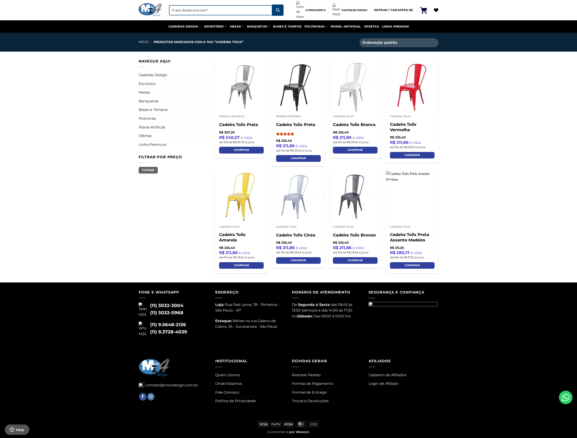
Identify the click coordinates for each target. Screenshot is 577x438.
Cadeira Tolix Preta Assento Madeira (409, 237)
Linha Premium (395, 26)
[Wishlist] (436, 10)
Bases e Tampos (287, 26)
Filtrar (148, 170)
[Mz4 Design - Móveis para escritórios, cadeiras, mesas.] (150, 10)
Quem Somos (227, 375)
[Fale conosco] (565, 397)
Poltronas (314, 26)
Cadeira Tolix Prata (238, 124)
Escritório (214, 26)
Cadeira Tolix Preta (295, 124)
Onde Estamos (228, 383)
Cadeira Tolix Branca (354, 124)
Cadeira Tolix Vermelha (403, 127)
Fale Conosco (227, 392)
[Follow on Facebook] (143, 397)
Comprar (241, 149)
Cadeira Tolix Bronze (354, 235)
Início (144, 42)
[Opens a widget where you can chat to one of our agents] (17, 430)
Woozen (302, 432)
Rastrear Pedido (306, 375)
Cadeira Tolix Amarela (232, 237)
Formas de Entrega (309, 392)
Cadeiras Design (183, 26)
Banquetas (257, 26)
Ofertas (371, 26)
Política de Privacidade (235, 401)
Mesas (235, 26)
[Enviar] (278, 10)
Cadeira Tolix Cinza (295, 235)
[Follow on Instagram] (151, 397)
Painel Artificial (346, 26)
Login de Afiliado (383, 383)
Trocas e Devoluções (310, 401)
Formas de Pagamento (312, 383)
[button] (423, 10)
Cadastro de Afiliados (387, 375)
